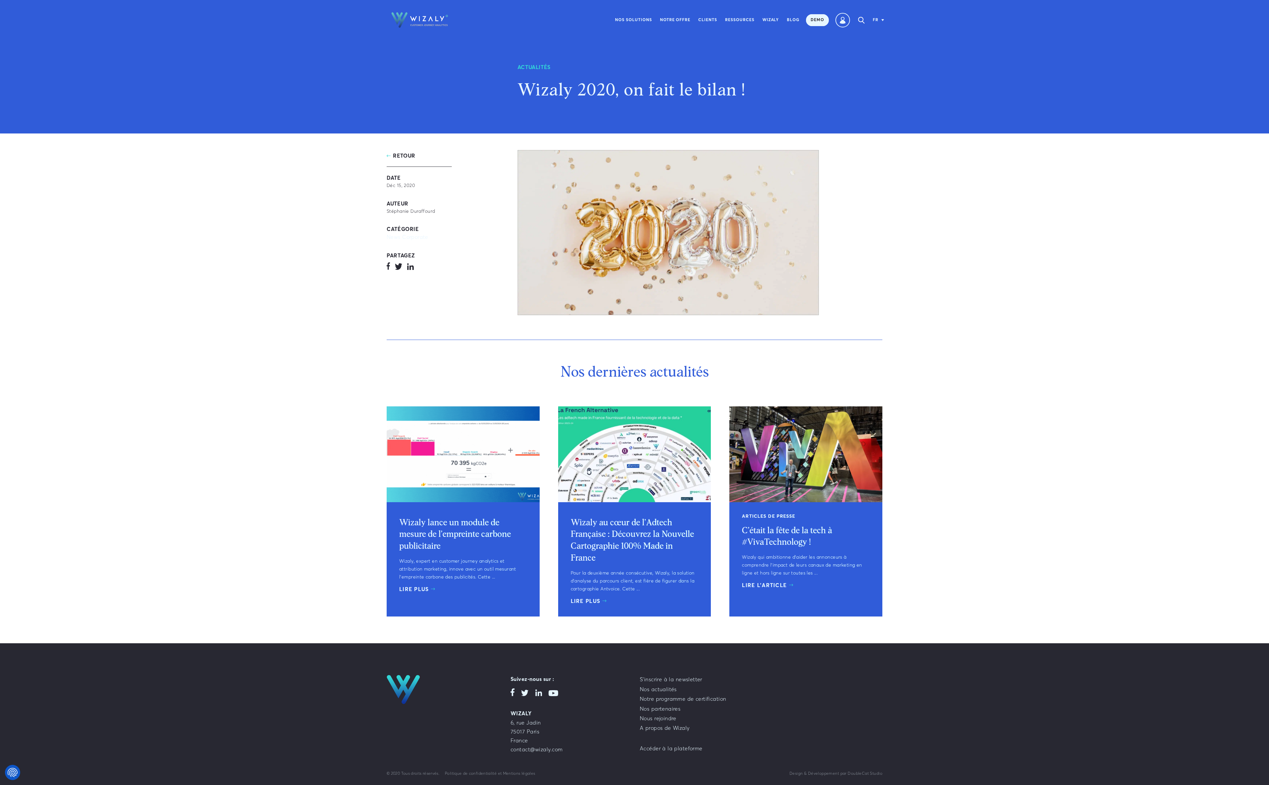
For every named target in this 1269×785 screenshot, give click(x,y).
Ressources (739, 20)
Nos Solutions (633, 20)
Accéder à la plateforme (671, 748)
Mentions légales (519, 774)
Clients (707, 20)
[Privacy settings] (12, 772)
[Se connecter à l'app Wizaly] (842, 20)
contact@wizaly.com (537, 749)
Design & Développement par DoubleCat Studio (835, 774)
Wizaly (770, 20)
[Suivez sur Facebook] (388, 267)
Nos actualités (658, 689)
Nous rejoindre (658, 718)
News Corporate (407, 237)
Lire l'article (764, 585)
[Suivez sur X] (398, 267)
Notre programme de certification (683, 699)
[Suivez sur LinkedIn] (410, 267)
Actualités (534, 67)
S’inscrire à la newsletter (671, 679)
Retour (404, 156)
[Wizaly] (420, 20)
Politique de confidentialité (471, 774)
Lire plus (414, 589)
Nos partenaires (660, 709)
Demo (817, 20)
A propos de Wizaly (665, 728)
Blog (793, 20)
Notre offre (675, 20)
